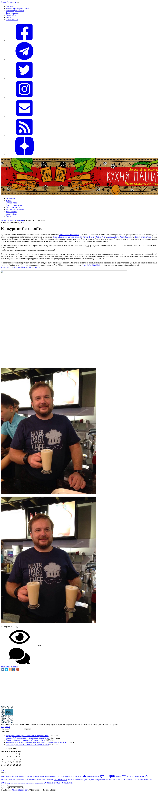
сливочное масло (131, 779)
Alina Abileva (112, 237)
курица (118, 776)
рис (107, 779)
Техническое (11, 212)
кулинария (107, 776)
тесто (15, 783)
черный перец (52, 782)
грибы (54, 776)
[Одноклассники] (10, 669)
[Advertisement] (75, 688)
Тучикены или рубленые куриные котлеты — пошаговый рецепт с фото (36, 742)
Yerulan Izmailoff (75, 237)
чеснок (65, 782)
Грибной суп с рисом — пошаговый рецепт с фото (27, 744)
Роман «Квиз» (12, 20)
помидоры (50, 779)
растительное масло (76, 779)
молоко (129, 776)
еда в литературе (65, 776)
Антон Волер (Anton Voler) (94, 237)
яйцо (71, 783)
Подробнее (5, 727)
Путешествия (11, 203)
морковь (135, 776)
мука (142, 776)
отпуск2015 (4, 779)
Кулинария (10, 198)
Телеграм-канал (12, 13)
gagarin (3, 776)
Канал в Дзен (11, 15)
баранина (9, 776)
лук (124, 775)
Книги (8, 17)
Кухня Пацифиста (8, 2)
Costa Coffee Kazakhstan (69, 235)
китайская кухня (94, 776)
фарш (43, 783)
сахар (123, 779)
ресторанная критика (94, 779)
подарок (21, 779)
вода (41, 776)
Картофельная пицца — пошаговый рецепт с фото (27, 736)
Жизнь (8, 201)
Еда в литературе (13, 207)
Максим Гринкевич (20, 790)
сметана (140, 779)
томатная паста (22, 783)
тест (12, 783)
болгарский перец (20, 776)
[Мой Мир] (13, 669)
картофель (83, 776)
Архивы (4, 787)
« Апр (3, 770)
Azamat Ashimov (126, 237)
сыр (8, 783)
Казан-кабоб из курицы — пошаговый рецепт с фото (28, 738)
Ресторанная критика (15, 209)
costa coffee (5, 667)
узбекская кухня (32, 783)
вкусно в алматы (33, 776)
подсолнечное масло (32, 779)
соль (4, 782)
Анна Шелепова (60, 237)
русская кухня (114, 779)
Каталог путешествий (15, 11)
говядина (47, 776)
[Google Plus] (17, 669)
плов (17, 779)
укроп (39, 783)
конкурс (14, 667)
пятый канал (60, 779)
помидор (43, 779)
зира (76, 776)
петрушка (12, 779)
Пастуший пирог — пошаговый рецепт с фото (25, 740)
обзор (147, 776)
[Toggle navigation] (18, 2)
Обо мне (9, 6)
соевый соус (147, 779)
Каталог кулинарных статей (18, 8)
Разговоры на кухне (14, 205)
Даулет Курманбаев (143, 237)
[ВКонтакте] (2, 669)
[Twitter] (6, 669)
